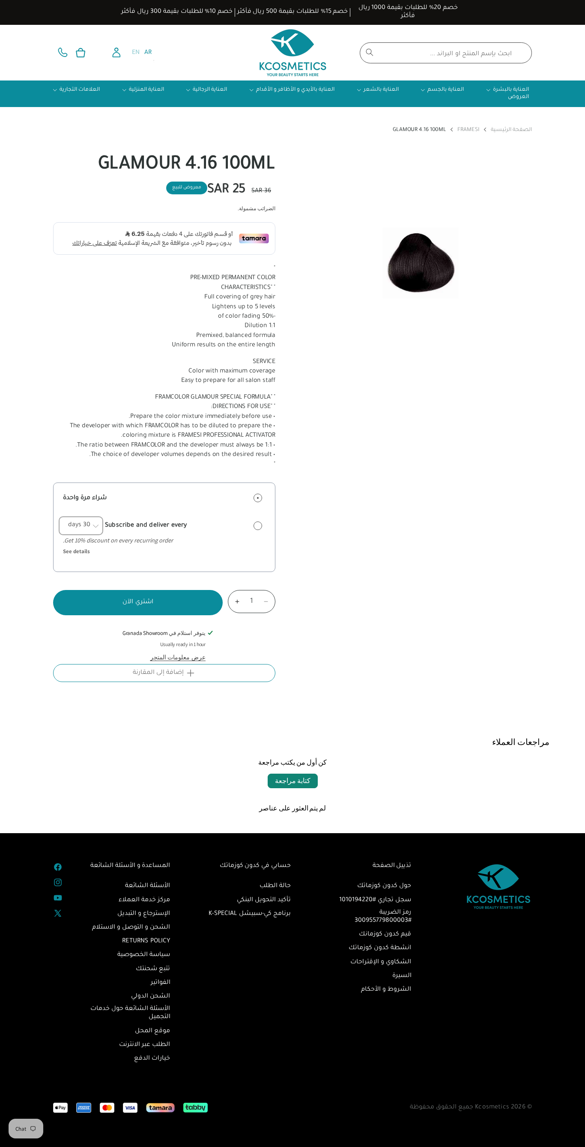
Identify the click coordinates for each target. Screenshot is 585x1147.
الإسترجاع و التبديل (143, 914)
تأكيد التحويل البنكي (264, 900)
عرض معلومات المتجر (178, 657)
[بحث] (369, 52)
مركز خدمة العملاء (144, 900)
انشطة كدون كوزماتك (380, 948)
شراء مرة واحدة (85, 498)
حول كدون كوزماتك (384, 886)
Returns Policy (146, 941)
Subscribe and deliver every (145, 525)
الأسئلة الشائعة (147, 886)
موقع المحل (152, 1031)
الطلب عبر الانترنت (144, 1045)
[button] (80, 52)
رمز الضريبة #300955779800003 (383, 916)
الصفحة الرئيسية (511, 130)
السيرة (402, 976)
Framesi (468, 130)
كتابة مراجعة (292, 780)
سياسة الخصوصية (143, 955)
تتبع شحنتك (153, 969)
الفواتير (160, 983)
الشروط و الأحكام (386, 989)
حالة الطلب (275, 886)
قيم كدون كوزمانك (385, 934)
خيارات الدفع (152, 1058)
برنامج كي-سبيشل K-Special (250, 914)
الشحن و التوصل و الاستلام (131, 927)
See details (76, 551)
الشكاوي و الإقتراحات (380, 962)
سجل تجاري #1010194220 (375, 900)
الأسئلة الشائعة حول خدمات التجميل (130, 1013)
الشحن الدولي (150, 996)
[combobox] (446, 53)
